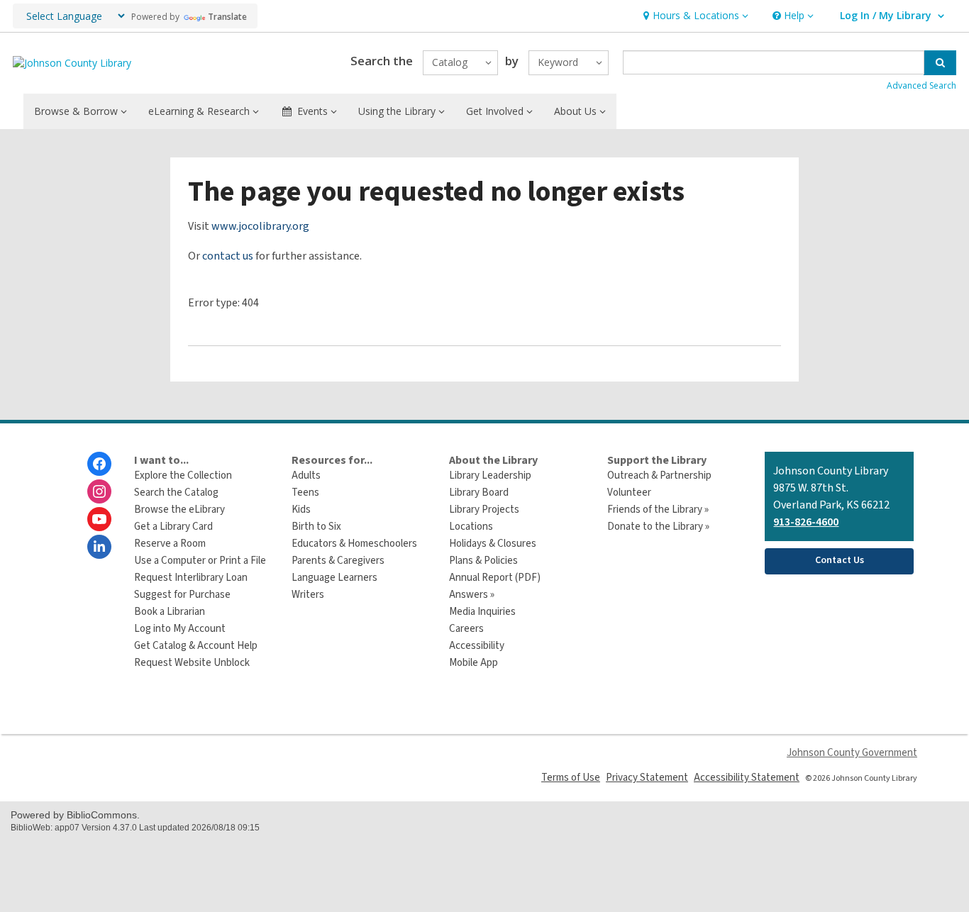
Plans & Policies (483, 560)
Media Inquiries (482, 611)
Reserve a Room (170, 543)
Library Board (479, 492)
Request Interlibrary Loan (191, 577)
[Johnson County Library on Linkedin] (99, 547)
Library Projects (484, 509)
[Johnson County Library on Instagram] (99, 491)
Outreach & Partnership (659, 475)
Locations (471, 526)
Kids (301, 509)
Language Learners (334, 577)
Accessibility (476, 645)
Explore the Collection (183, 475)
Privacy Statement (647, 777)
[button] (694, 16)
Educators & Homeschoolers (354, 543)
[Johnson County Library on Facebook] (99, 464)
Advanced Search (921, 85)
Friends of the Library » (658, 509)
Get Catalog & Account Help (196, 645)
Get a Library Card (173, 526)
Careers (466, 628)
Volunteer (629, 492)
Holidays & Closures (492, 543)
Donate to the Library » (658, 526)
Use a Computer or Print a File (200, 560)
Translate (227, 17)
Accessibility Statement (746, 777)
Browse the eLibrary (179, 509)
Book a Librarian (169, 611)
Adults (306, 475)
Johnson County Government (852, 752)
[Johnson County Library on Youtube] (99, 519)
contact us (227, 256)
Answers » (471, 594)
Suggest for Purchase (182, 594)
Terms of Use (570, 777)
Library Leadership (490, 475)
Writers (308, 594)
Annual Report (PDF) (495, 577)
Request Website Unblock (192, 662)
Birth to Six (316, 526)
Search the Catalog (176, 492)
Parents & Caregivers (338, 560)
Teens (305, 492)
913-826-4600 (805, 522)
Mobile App (473, 662)
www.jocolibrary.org (260, 226)
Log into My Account (180, 628)
